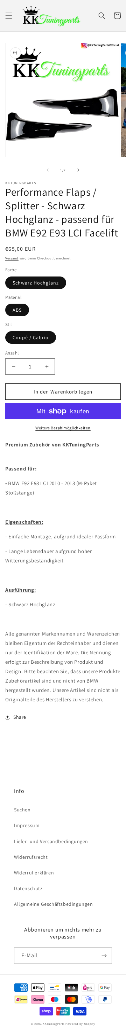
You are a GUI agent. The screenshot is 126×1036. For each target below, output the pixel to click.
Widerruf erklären (34, 873)
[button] (8, 15)
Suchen (22, 810)
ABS (17, 310)
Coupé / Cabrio (31, 337)
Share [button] (19, 717)
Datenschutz (28, 888)
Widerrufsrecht (31, 857)
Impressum (27, 825)
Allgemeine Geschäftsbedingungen (53, 904)
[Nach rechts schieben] (78, 170)
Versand (12, 258)
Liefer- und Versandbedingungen (51, 841)
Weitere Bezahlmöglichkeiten (63, 427)
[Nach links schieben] (47, 170)
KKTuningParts (53, 1024)
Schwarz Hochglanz (36, 283)
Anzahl (12, 353)
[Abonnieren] (104, 956)
